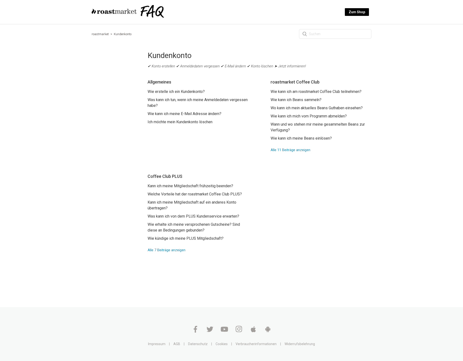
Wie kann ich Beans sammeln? (296, 99)
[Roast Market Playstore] (268, 331)
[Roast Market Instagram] (239, 331)
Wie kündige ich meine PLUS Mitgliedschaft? (186, 238)
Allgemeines (159, 81)
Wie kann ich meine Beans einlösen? (301, 138)
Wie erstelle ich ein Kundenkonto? (176, 91)
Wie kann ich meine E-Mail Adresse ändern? (184, 113)
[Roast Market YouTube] (225, 331)
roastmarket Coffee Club (295, 81)
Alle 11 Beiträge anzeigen (290, 150)
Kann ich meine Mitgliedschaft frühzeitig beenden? (190, 186)
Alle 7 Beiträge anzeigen (166, 250)
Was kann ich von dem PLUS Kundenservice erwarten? (193, 216)
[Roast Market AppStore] (253, 331)
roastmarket (100, 34)
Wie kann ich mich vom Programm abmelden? (309, 116)
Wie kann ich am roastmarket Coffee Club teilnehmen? (316, 91)
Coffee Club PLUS (165, 176)
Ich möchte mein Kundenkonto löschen (180, 122)
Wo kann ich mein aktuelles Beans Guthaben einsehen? (317, 108)
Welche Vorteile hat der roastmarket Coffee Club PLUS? (195, 194)
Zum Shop (357, 12)
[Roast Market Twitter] (210, 331)
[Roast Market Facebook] (196, 331)
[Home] (128, 16)
